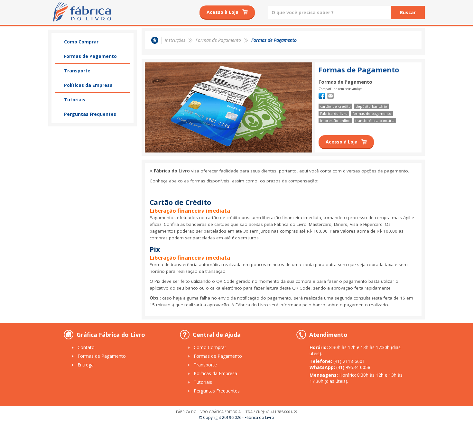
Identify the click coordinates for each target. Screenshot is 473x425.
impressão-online (335, 120)
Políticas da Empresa (88, 85)
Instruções (175, 40)
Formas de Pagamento (90, 56)
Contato (86, 347)
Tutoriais (74, 100)
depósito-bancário (371, 106)
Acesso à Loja (222, 12)
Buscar (408, 12)
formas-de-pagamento (371, 113)
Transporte (77, 71)
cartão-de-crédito (335, 106)
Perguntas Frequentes (90, 114)
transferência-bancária (374, 120)
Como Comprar (81, 42)
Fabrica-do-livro (334, 113)
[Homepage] (157, 40)
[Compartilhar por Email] (330, 97)
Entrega (86, 365)
